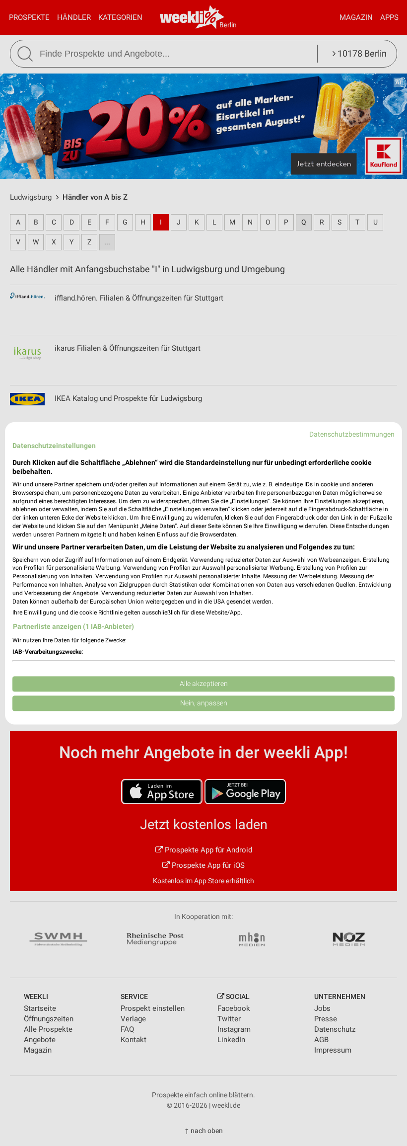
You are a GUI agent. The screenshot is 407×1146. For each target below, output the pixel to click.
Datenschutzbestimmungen (352, 434)
